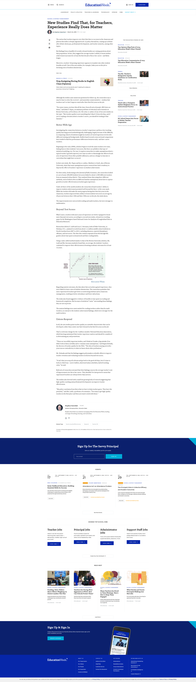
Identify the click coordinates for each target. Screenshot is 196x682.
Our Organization (82, 661)
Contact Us (99, 658)
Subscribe (142, 4)
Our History (81, 664)
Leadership (64, 12)
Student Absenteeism (95, 483)
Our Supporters (82, 669)
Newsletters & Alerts (118, 664)
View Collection (133, 88)
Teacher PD (95, 424)
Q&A (101, 588)
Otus (137, 500)
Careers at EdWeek (82, 672)
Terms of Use (163, 679)
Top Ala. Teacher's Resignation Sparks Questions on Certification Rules (127, 76)
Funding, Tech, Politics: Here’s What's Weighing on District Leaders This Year (57, 592)
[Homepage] (98, 4)
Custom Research (135, 674)
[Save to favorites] (49, 44)
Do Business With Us (137, 658)
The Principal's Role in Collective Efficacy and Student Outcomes (132, 489)
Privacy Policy (96, 679)
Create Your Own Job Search (97, 556)
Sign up (113, 456)
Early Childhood (52, 482)
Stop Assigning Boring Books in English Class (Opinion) (75, 82)
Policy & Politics (76, 12)
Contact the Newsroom (101, 669)
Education (121, 44)
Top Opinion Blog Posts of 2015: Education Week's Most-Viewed (129, 48)
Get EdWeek (116, 658)
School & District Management (58, 18)
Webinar (104, 483)
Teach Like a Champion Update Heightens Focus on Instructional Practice (127, 105)
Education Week (83, 408)
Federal (120, 71)
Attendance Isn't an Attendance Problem (97, 486)
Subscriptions (116, 661)
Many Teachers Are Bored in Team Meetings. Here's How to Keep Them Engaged (109, 594)
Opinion (114, 12)
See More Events (98, 512)
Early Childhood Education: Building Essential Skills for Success (60, 487)
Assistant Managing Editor (71, 408)
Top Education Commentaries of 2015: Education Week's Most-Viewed (131, 61)
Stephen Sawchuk (60, 32)
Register (51, 498)
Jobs (121, 12)
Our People (81, 666)
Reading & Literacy (61, 78)
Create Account (55, 638)
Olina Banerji (50, 602)
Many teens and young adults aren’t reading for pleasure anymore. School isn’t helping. (73, 88)
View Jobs (53, 544)
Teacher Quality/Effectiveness (73, 424)
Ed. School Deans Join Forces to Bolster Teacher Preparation (128, 120)
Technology (105, 12)
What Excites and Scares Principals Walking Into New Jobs (135, 592)
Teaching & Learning (92, 12)
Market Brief (130, 12)
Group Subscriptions (118, 666)
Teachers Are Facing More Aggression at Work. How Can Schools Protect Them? (83, 592)
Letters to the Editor (100, 661)
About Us (80, 658)
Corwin (103, 497)
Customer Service (100, 666)
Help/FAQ (98, 664)
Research (86, 424)
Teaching (120, 100)
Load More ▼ (98, 617)
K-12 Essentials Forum (64, 482)
